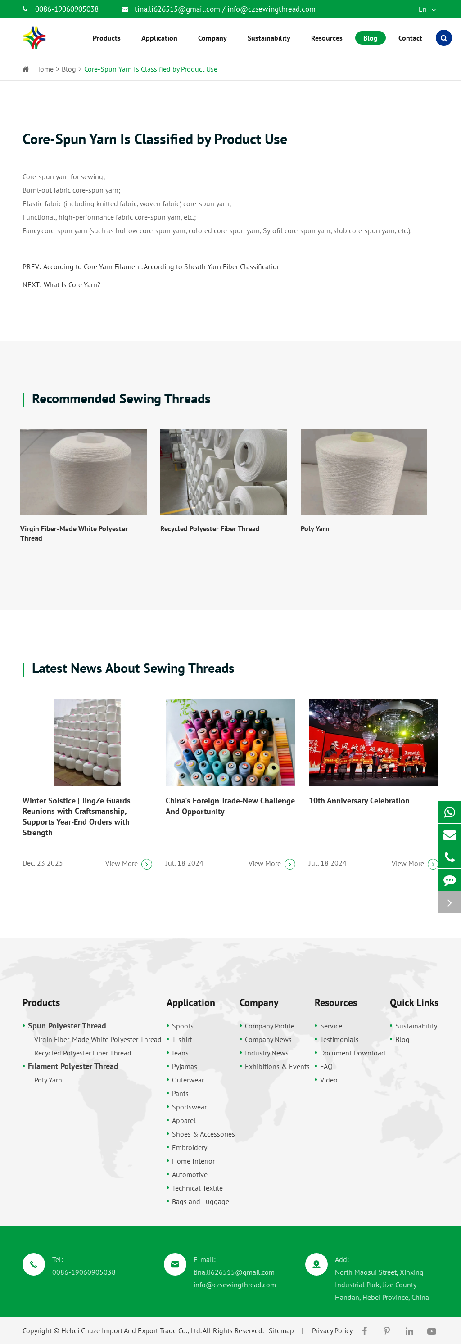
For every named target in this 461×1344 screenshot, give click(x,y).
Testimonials (339, 1039)
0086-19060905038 (67, 9)
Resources (336, 1002)
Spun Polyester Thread (67, 1025)
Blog (69, 68)
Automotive (190, 1174)
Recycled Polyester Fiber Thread (210, 528)
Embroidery (189, 1147)
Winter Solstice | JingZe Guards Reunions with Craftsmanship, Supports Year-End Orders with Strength (77, 816)
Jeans (180, 1052)
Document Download (352, 1052)
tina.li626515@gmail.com (178, 9)
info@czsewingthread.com (271, 9)
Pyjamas (184, 1066)
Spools (183, 1025)
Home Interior (193, 1160)
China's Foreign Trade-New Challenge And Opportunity (230, 805)
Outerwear (188, 1079)
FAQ (326, 1066)
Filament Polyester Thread (73, 1066)
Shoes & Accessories (203, 1133)
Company (259, 1002)
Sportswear (189, 1106)
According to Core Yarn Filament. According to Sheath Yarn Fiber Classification (162, 266)
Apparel (184, 1120)
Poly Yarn (315, 528)
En (424, 9)
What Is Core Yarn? (72, 284)
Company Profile (269, 1025)
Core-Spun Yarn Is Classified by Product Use (150, 68)
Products (41, 1002)
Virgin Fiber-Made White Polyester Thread (74, 533)
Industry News (267, 1052)
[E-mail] (449, 835)
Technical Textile (197, 1187)
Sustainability (416, 1025)
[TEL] (449, 857)
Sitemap (281, 1330)
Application (191, 1002)
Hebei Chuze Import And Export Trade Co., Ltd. (131, 1330)
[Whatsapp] (449, 812)
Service (331, 1025)
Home (44, 68)
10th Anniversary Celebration (359, 800)
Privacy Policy (332, 1330)
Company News (268, 1039)
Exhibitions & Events (277, 1066)
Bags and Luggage (200, 1201)
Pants (180, 1093)
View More (121, 863)
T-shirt (182, 1039)
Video (329, 1079)
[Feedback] (449, 880)
